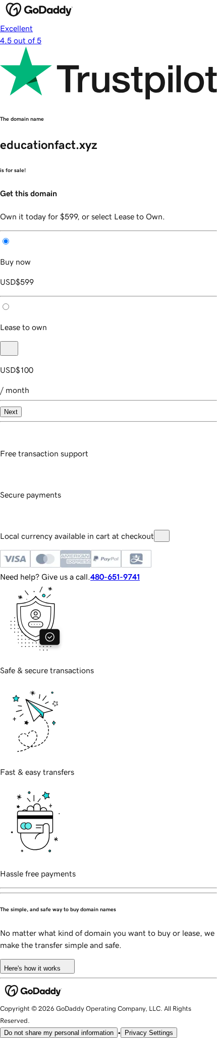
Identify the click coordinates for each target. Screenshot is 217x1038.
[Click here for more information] (162, 536)
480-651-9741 (115, 577)
